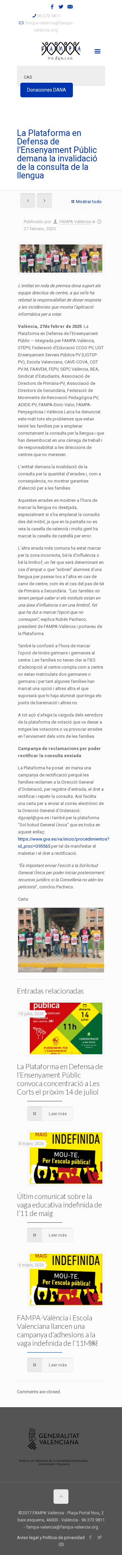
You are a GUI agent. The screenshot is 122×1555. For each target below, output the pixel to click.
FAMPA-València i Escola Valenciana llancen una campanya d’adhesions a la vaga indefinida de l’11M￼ (57, 1330)
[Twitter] (61, 7)
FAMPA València (75, 221)
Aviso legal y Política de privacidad (51, 1537)
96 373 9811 (49, 15)
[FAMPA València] (61, 50)
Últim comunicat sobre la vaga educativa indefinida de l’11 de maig (59, 1204)
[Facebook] (52, 7)
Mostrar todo (89, 201)
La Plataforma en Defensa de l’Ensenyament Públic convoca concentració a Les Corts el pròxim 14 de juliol (60, 1079)
